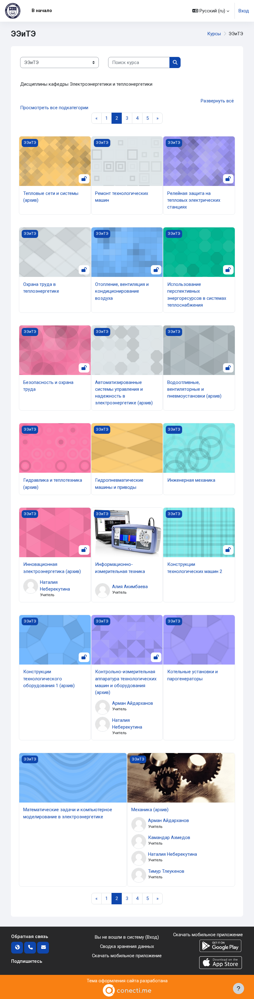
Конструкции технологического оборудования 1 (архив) (49, 678)
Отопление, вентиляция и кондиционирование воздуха (122, 291)
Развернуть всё (217, 101)
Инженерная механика (191, 480)
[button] (210, 11)
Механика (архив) (150, 809)
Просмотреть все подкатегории (54, 107)
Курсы (214, 34)
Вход (244, 11)
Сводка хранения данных (127, 946)
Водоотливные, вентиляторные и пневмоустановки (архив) (194, 389)
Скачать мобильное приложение (127, 955)
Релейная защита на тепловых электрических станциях (193, 200)
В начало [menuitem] (42, 10)
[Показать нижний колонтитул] (238, 988)
